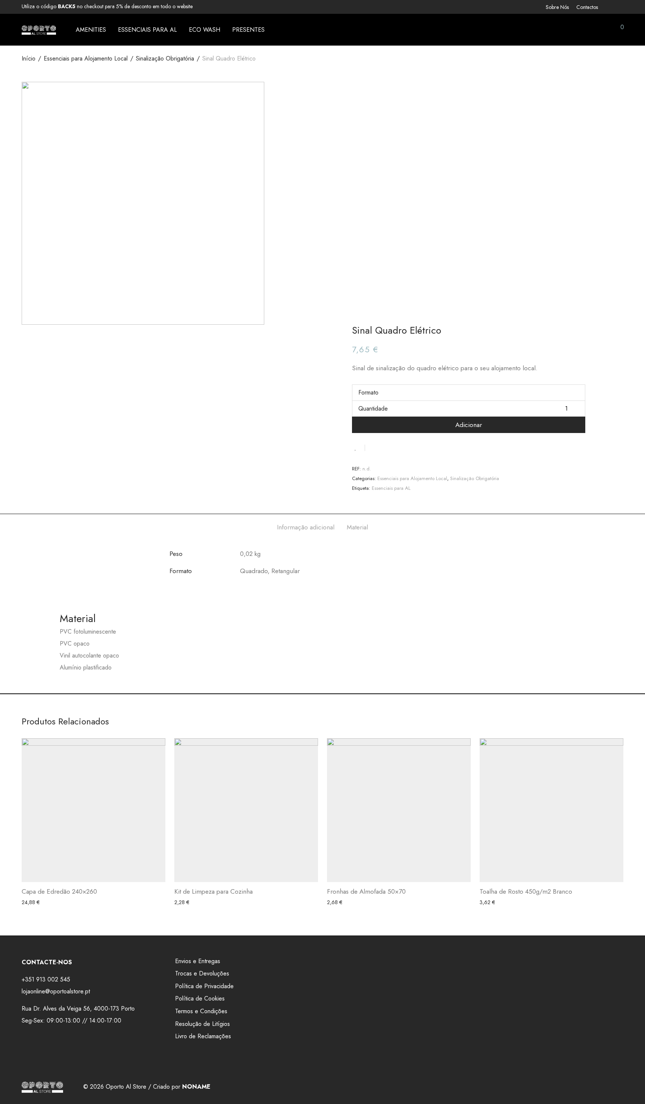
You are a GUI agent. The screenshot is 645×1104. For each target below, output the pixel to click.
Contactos (587, 7)
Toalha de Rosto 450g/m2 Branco (526, 891)
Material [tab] (357, 527)
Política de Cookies (200, 998)
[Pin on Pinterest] (395, 447)
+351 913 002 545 (46, 979)
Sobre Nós (557, 7)
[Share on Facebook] (373, 447)
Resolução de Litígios (202, 1024)
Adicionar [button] (30, 902)
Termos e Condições (201, 1011)
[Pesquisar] (567, 30)
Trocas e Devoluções (202, 973)
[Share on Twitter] (384, 447)
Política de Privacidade (204, 986)
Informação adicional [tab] (305, 527)
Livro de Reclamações (203, 1036)
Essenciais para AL (391, 488)
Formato (368, 392)
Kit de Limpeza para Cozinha (213, 891)
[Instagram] (621, 6)
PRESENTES (248, 29)
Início (28, 58)
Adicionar (468, 424)
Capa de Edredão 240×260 (59, 891)
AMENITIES (91, 29)
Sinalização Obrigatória (165, 58)
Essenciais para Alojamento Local (86, 58)
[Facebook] (611, 6)
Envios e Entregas (197, 961)
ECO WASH (204, 29)
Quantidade (373, 408)
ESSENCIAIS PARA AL (147, 29)
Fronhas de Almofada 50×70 (366, 891)
